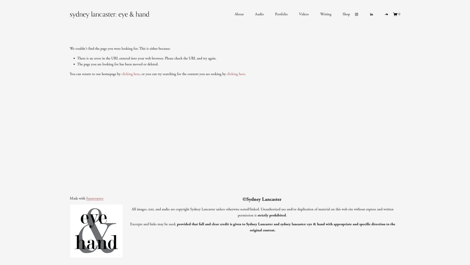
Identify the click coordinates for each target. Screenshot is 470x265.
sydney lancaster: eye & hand (109, 14)
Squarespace (94, 198)
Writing (325, 14)
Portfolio (281, 14)
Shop (346, 14)
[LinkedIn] (371, 14)
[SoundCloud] (386, 14)
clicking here (131, 74)
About (239, 14)
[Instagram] (356, 14)
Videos (304, 14)
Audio (259, 14)
